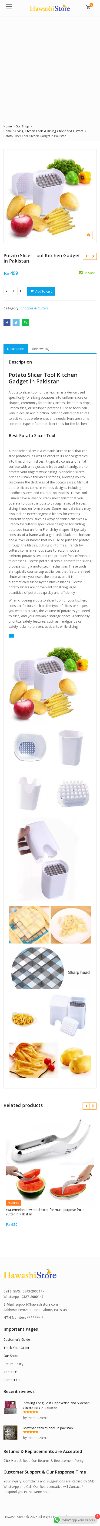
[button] (92, 238)
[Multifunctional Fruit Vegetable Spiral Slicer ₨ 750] (86, 256)
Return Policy (13, 1364)
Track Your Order (16, 1347)
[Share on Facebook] (6, 322)
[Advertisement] (50, 69)
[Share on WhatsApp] (25, 322)
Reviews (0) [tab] (40, 348)
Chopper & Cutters (34, 308)
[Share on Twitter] (16, 322)
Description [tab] (15, 348)
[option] (50, 196)
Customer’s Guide (16, 1339)
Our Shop (10, 1355)
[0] (88, 7)
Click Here (10, 1460)
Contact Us (11, 1379)
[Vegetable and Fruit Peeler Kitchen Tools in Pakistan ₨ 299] (93, 256)
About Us (10, 1372)
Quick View (52, 1210)
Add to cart (43, 291)
